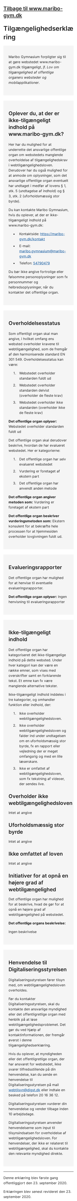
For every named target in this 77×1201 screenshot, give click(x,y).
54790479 (41, 263)
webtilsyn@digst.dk (24, 1090)
